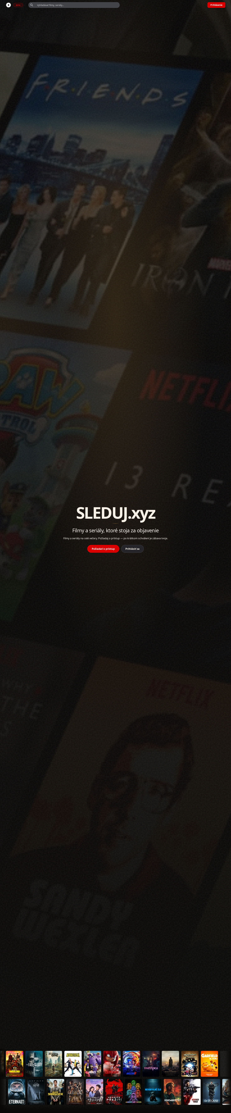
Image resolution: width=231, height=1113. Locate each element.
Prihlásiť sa (132, 549)
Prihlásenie (216, 4)
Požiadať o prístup (103, 549)
